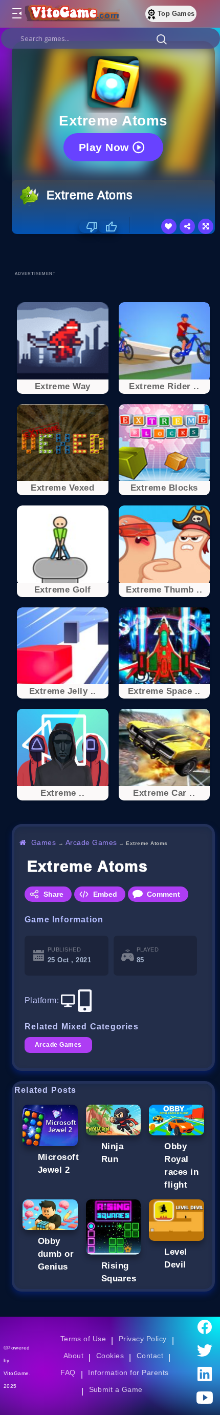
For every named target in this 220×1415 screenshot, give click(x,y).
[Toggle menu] (16, 14)
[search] (110, 38)
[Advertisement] (116, 252)
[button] (162, 39)
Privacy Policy (143, 1339)
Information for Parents (128, 1372)
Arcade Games (91, 842)
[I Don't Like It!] (88, 227)
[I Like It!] (107, 227)
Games (43, 842)
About (73, 1355)
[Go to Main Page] (71, 14)
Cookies (110, 1355)
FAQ (68, 1372)
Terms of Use (83, 1339)
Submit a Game (116, 1389)
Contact (150, 1355)
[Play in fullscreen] (205, 226)
